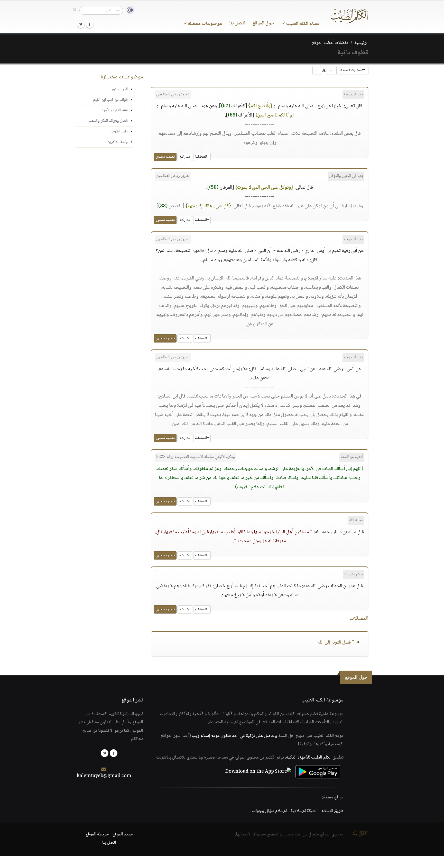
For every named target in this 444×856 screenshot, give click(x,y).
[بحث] (74, 10)
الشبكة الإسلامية (304, 811)
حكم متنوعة (353, 574)
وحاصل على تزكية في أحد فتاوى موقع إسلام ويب (234, 736)
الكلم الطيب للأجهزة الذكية (309, 757)
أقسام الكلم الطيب (303, 24)
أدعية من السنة (352, 457)
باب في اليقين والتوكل (346, 176)
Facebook (90, 24)
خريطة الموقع (97, 834)
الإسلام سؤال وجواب (269, 811)
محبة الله (356, 520)
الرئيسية (361, 43)
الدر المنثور (119, 89)
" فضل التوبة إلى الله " (334, 642)
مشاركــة (184, 157)
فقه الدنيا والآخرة (115, 110)
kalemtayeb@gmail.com (104, 776)
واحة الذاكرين (117, 142)
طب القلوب (119, 131)
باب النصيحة (353, 94)
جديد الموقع (122, 834)
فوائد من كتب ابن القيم (110, 99)
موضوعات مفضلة (204, 24)
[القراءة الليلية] (128, 10)
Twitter (81, 24)
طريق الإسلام (332, 811)
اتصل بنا (237, 23)
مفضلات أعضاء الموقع (330, 43)
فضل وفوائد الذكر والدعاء (108, 121)
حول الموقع (263, 23)
